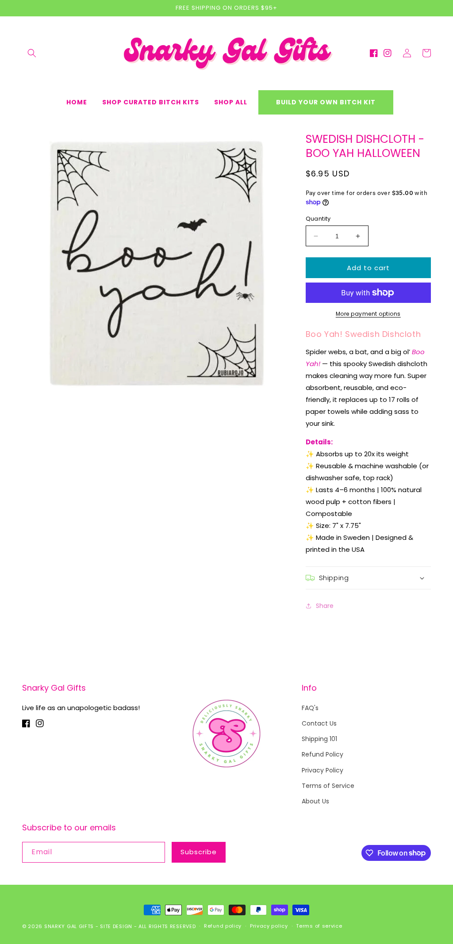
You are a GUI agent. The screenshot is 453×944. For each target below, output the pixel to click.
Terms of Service (328, 785)
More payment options (368, 313)
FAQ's (310, 707)
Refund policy (223, 925)
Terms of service (319, 925)
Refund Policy (322, 754)
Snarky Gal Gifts (69, 926)
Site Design (116, 926)
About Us (315, 801)
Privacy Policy (322, 770)
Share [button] (325, 605)
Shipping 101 (319, 738)
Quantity (318, 218)
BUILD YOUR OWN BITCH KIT (326, 102)
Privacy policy (269, 925)
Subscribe (198, 851)
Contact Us (319, 723)
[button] (32, 53)
